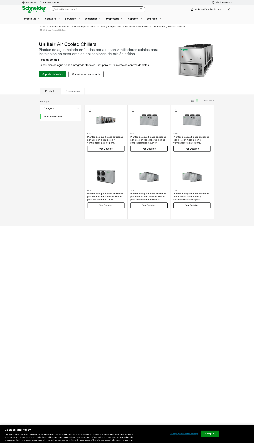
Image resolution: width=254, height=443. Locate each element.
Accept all (210, 434)
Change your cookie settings (184, 434)
